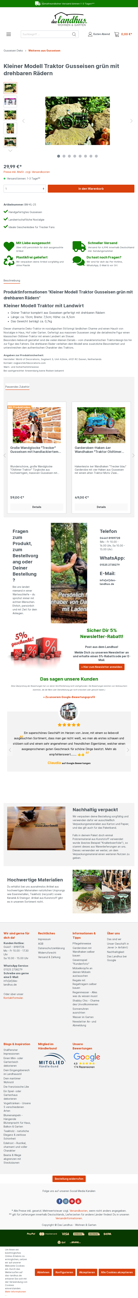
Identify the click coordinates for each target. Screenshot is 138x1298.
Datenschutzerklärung (51, 948)
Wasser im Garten (83, 1017)
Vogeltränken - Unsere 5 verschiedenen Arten (17, 1107)
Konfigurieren (64, 1272)
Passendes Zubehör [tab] (17, 386)
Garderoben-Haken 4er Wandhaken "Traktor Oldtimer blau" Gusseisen (98, 450)
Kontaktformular (13, 997)
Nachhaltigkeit (115, 951)
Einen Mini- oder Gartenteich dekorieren (13, 1062)
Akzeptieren (87, 1272)
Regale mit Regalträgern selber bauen (85, 984)
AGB (40, 943)
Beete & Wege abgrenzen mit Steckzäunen (12, 1159)
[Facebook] (59, 1201)
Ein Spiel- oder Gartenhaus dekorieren (12, 1095)
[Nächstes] (131, 121)
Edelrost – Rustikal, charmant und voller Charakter (15, 1146)
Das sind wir (114, 939)
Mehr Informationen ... (15, 1293)
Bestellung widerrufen (69, 1178)
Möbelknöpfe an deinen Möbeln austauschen (82, 972)
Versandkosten (79, 1210)
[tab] (12, 280)
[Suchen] (74, 34)
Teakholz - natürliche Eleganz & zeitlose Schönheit (16, 1134)
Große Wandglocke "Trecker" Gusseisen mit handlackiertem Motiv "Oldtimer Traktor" (34, 450)
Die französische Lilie (16, 1086)
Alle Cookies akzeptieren (117, 1272)
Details (36, 506)
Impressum (44, 939)
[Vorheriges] (23, 121)
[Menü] (9, 34)
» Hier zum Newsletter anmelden (101, 666)
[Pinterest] (72, 1201)
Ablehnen (43, 1272)
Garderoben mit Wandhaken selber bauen (84, 951)
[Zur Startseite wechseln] (69, 19)
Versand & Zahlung (49, 957)
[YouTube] (78, 1201)
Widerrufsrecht (47, 952)
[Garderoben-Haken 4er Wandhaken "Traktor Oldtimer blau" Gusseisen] (101, 425)
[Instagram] (66, 1201)
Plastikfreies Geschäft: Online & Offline (67, 3)
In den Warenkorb (91, 188)
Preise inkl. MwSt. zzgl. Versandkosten (27, 171)
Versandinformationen (69, 1218)
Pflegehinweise (82, 943)
